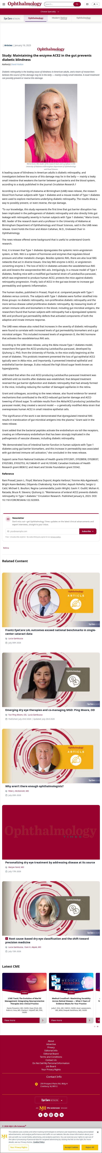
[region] (51, 1140)
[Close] (98, 1132)
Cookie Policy (38, 1142)
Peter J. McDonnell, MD (18, 791)
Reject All (90, 1147)
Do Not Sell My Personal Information (51, 1063)
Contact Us (51, 1060)
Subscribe (86, 531)
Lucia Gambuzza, (16, 947)
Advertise (51, 1044)
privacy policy (56, 537)
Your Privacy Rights (51, 1069)
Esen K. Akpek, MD (33, 947)
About (51, 1041)
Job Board (51, 1066)
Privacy (51, 1047)
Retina (6, 548)
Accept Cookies (71, 1147)
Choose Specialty (48, 11)
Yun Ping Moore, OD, (17, 714)
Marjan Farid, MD (16, 867)
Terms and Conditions (51, 1056)
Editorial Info (51, 1050)
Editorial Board (51, 1053)
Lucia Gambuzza (15, 638)
